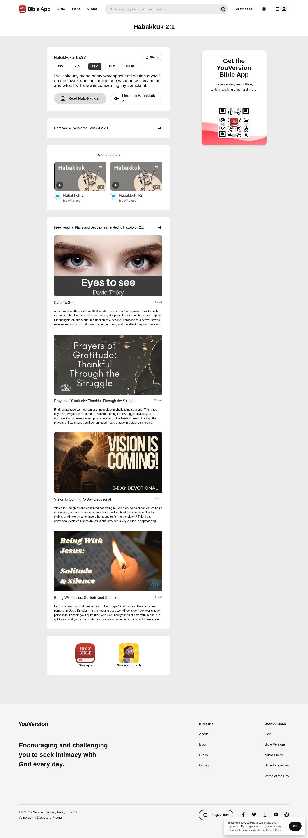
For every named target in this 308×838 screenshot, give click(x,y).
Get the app (244, 9)
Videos (92, 9)
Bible (61, 9)
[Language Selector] (264, 9)
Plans (76, 9)
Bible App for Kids (128, 665)
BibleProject (71, 200)
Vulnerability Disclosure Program (41, 817)
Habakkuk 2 (77, 195)
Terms (73, 812)
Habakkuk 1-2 (135, 195)
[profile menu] (280, 9)
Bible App (85, 665)
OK (295, 826)
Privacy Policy (55, 812)
